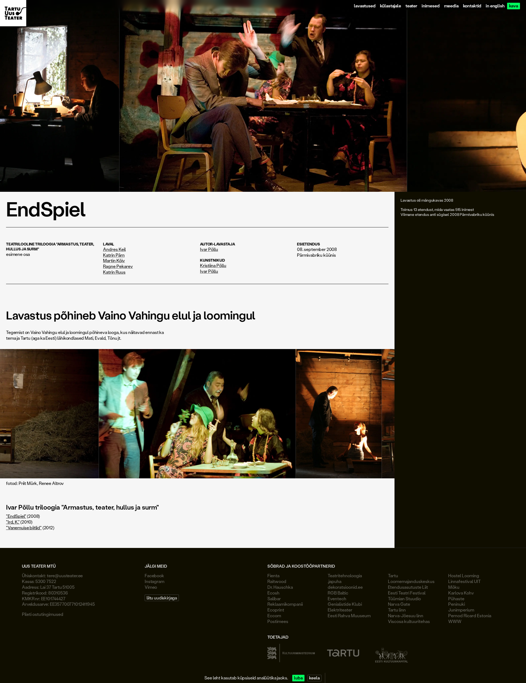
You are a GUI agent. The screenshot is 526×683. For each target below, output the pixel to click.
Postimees (277, 621)
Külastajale (390, 5)
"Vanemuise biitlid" (24, 527)
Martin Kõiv (114, 260)
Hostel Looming (463, 575)
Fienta (273, 575)
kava (513, 5)
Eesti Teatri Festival (406, 593)
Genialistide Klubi (345, 604)
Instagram (154, 581)
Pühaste (456, 598)
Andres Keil (114, 249)
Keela (314, 678)
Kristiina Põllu (213, 265)
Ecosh (273, 593)
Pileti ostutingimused (42, 614)
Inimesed (431, 5)
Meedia (451, 5)
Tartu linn (397, 610)
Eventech (337, 598)
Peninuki (456, 604)
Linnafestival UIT (464, 581)
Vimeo (151, 587)
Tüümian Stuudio (404, 598)
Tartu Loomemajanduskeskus (411, 578)
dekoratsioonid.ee (345, 587)
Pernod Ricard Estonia (469, 615)
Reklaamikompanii (285, 604)
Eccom (274, 615)
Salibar (274, 598)
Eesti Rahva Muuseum (349, 615)
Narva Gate (399, 604)
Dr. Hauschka (280, 587)
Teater (411, 5)
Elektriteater (340, 610)
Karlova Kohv (461, 593)
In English (495, 5)
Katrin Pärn (114, 255)
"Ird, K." (13, 522)
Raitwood (276, 581)
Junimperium (461, 610)
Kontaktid (472, 5)
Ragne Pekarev (118, 266)
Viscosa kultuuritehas (409, 621)
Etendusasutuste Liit (408, 587)
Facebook (154, 575)
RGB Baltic (338, 593)
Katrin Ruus (114, 272)
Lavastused (364, 5)
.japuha (334, 581)
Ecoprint (275, 610)
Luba (298, 678)
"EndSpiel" (16, 516)
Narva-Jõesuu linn (405, 615)
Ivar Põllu (209, 249)
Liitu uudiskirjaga (162, 598)
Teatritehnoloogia (345, 575)
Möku (453, 587)
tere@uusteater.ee (65, 575)
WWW (454, 621)
